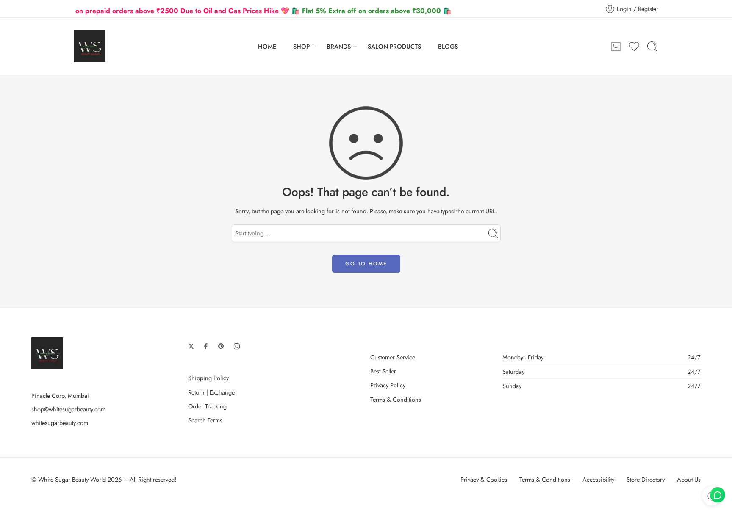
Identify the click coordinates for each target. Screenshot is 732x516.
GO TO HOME (366, 264)
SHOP (301, 46)
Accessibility (598, 479)
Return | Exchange (211, 392)
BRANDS (339, 46)
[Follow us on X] (191, 346)
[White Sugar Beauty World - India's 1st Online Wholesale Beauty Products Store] (89, 46)
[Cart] (616, 46)
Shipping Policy (208, 377)
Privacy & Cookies (483, 479)
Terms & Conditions (395, 399)
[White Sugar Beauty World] (47, 352)
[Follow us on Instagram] (237, 346)
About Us (689, 479)
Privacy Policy (387, 385)
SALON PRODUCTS (394, 46)
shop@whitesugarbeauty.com (68, 409)
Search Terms (205, 420)
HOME (267, 46)
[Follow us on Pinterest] (221, 346)
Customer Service (392, 357)
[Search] (652, 46)
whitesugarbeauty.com (59, 422)
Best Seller (383, 371)
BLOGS (448, 46)
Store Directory (646, 479)
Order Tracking (207, 406)
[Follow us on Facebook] (205, 346)
